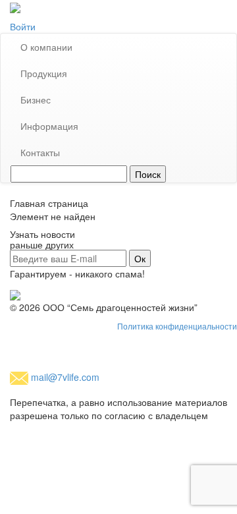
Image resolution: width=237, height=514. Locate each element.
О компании (46, 46)
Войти (23, 26)
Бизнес (35, 99)
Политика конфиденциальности (177, 326)
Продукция (43, 73)
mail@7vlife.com (65, 377)
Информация (49, 125)
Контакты (40, 152)
